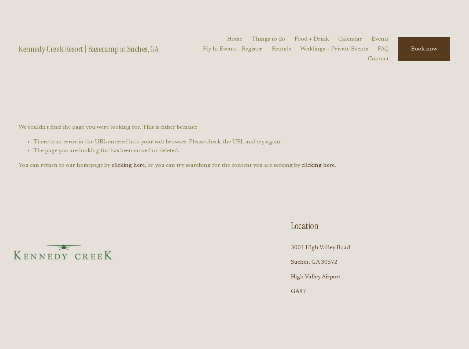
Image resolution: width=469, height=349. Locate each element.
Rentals (281, 49)
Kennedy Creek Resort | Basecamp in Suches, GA (89, 49)
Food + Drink (312, 39)
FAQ (383, 49)
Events (380, 39)
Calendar (350, 39)
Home (234, 39)
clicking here (128, 165)
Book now (424, 49)
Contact (378, 59)
